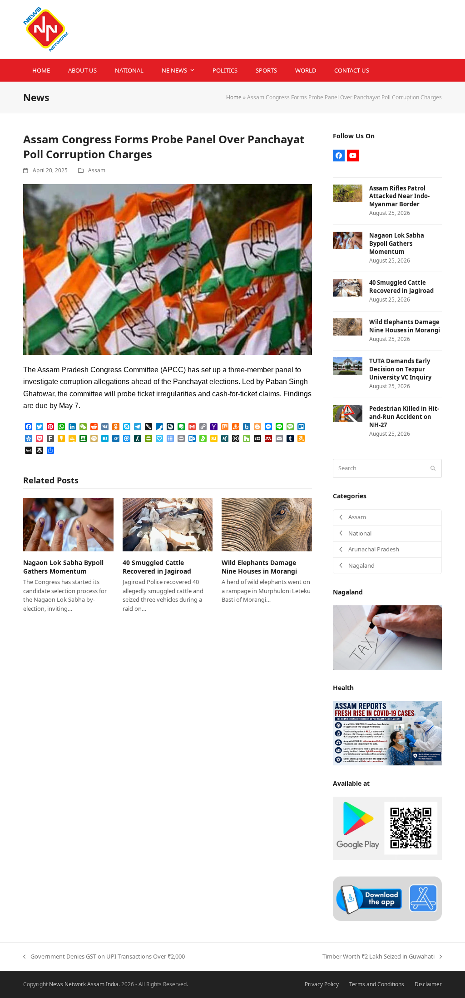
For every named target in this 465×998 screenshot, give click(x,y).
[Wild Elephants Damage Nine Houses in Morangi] (267, 524)
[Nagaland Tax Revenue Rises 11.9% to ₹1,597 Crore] (387, 637)
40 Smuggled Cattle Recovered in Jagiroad (157, 566)
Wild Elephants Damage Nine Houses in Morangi (259, 566)
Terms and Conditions (376, 984)
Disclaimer (428, 984)
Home (234, 97)
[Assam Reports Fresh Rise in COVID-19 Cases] (387, 732)
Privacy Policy (322, 984)
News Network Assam (76, 984)
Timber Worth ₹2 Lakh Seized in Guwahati (378, 956)
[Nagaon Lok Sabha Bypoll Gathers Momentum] (68, 524)
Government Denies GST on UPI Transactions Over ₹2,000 (104, 956)
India (112, 984)
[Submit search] (432, 468)
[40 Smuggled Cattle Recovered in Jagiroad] (168, 524)
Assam (96, 170)
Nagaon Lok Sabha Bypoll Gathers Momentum (63, 566)
